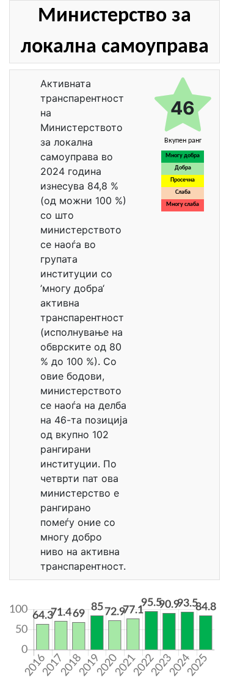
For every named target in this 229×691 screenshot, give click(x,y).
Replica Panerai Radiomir (60, 654)
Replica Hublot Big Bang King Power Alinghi (87, 590)
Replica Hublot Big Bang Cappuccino (77, 627)
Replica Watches (40, 80)
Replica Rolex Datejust (56, 618)
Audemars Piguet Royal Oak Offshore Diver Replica (98, 599)
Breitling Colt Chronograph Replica (74, 608)
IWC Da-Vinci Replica (54, 645)
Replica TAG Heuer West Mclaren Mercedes (87, 636)
